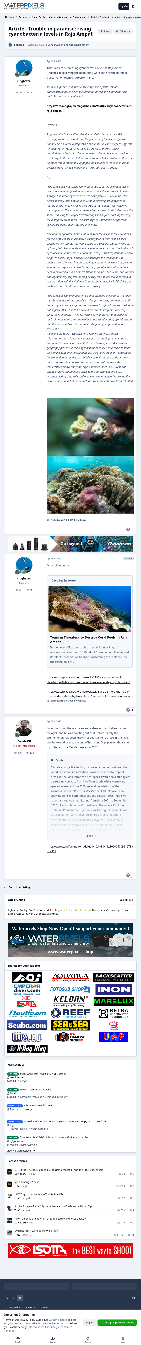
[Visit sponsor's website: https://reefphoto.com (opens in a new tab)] (70, 1013)
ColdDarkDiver (24, 913)
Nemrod (44, 910)
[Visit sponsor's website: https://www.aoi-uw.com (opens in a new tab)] (27, 977)
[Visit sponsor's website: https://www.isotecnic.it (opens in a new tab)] (27, 1001)
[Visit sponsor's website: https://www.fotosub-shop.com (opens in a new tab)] (70, 989)
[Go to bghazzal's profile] (10, 45)
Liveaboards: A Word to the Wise (33, 1230)
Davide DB (24, 741)
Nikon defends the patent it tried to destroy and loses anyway (50, 1218)
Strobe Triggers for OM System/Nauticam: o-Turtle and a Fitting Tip (53, 1206)
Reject (89, 1322)
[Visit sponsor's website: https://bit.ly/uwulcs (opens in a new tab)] (27, 1037)
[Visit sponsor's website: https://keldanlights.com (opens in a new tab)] (70, 1001)
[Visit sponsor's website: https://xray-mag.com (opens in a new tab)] (27, 1049)
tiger (12, 1125)
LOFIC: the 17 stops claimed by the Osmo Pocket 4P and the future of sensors (58, 1169)
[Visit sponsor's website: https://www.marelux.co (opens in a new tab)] (114, 1001)
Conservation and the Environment (68, 44)
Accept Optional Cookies (119, 1322)
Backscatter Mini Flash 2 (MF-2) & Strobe (43, 1073)
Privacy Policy (13, 1307)
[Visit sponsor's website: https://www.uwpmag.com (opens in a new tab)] (114, 1037)
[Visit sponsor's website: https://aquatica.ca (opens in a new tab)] (70, 977)
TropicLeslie (17, 1077)
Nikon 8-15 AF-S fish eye (38, 1105)
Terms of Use (11, 1319)
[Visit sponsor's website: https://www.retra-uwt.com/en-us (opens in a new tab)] (114, 1013)
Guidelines (42, 1319)
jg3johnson (16, 1141)
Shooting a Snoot (29, 1182)
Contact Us (29, 1307)
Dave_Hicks (98, 910)
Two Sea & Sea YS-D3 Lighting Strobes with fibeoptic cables (54, 1137)
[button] (133, 6)
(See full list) (126, 899)
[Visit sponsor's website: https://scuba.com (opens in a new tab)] (27, 1025)
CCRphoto (39, 913)
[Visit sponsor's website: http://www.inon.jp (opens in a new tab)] (114, 989)
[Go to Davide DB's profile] (24, 728)
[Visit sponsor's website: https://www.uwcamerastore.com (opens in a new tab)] (70, 1037)
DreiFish (33, 910)
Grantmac (52, 913)
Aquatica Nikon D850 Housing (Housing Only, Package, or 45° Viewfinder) (66, 1121)
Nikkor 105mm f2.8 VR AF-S (35, 1089)
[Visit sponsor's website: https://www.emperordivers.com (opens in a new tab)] (27, 989)
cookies (72, 1319)
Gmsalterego (113, 910)
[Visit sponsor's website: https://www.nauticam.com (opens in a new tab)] (27, 1013)
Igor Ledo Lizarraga (21, 1109)
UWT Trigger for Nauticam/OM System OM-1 (40, 1194)
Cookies (44, 1307)
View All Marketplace (19, 1150)
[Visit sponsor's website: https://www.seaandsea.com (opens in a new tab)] (70, 1025)
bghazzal (19, 44)
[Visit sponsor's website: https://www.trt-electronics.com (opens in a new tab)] (114, 1025)
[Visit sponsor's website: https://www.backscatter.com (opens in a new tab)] (114, 977)
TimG (13, 1093)
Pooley (23, 910)
